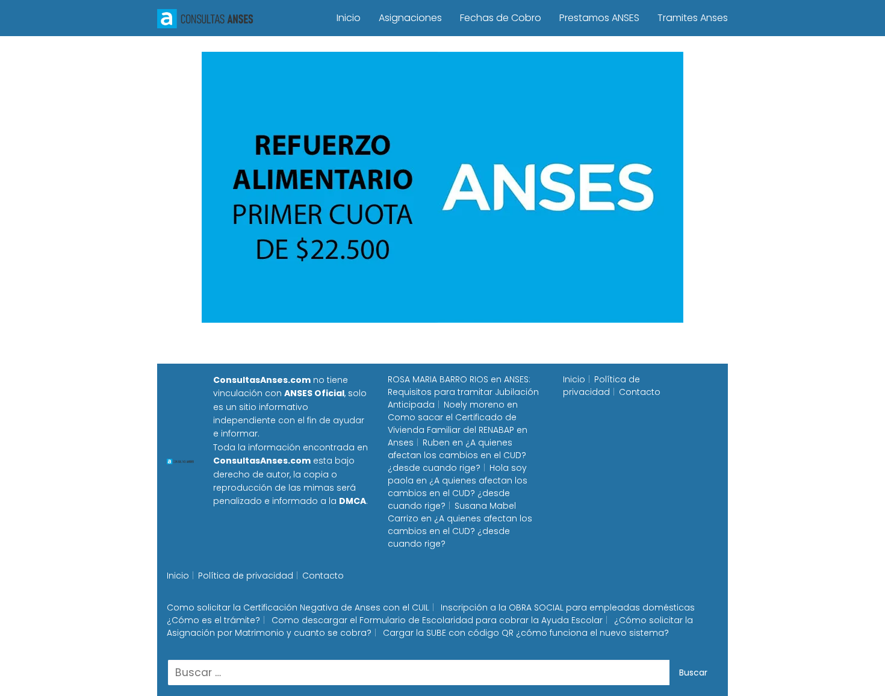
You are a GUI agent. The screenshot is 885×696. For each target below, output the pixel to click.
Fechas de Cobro (500, 18)
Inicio (349, 18)
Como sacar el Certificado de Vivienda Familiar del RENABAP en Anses (457, 430)
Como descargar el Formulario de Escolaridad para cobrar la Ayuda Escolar (437, 620)
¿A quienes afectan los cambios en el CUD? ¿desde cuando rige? (457, 455)
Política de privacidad (601, 385)
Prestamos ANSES (599, 18)
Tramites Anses (692, 18)
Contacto (639, 392)
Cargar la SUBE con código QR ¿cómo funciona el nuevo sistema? (526, 633)
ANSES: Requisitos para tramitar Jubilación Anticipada (463, 392)
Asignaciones (410, 18)
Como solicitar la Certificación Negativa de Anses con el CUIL (298, 607)
